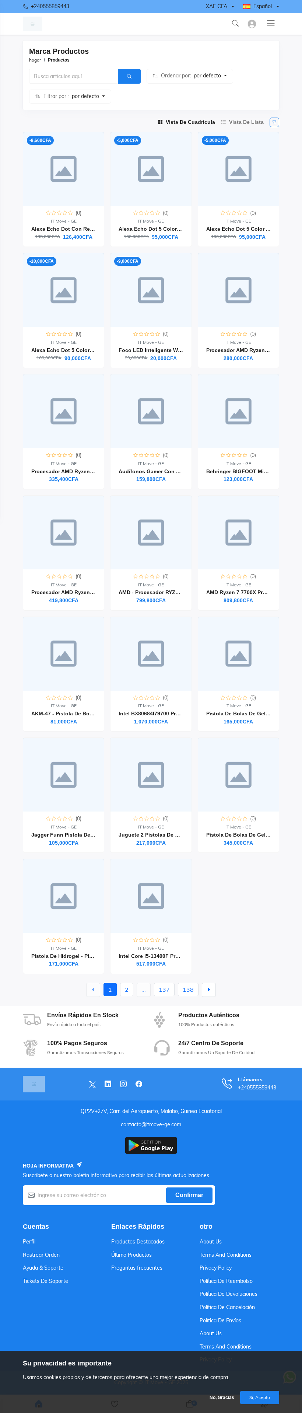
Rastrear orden (41, 1255)
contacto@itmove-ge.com (151, 1124)
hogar (35, 60)
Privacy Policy (216, 1267)
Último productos (131, 1255)
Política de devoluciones (228, 1294)
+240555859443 (50, 6)
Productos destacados (138, 1241)
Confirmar (189, 1195)
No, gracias (222, 1397)
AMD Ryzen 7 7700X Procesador (246, 592)
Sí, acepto (259, 1397)
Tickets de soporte (45, 1281)
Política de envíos (220, 1320)
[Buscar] (129, 76)
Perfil (29, 1241)
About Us (211, 1241)
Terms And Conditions (226, 1255)
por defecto (208, 75)
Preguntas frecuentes (136, 1267)
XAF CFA (216, 6)
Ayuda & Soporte (43, 1267)
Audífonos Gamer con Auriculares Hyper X (172, 471)
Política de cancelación (227, 1307)
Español (262, 6)
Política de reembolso (226, 1281)
